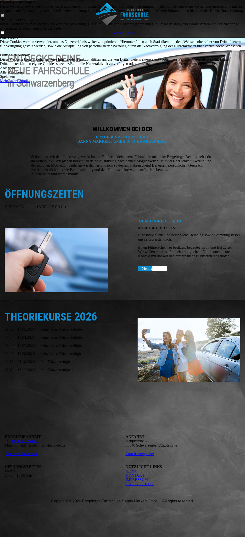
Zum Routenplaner (140, 454)
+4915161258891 (25, 441)
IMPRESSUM (137, 480)
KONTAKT (135, 475)
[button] (122, 68)
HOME (131, 471)
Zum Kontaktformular (21, 454)
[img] (122, 14)
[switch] (2, 51)
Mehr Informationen (15, 81)
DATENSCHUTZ (140, 484)
